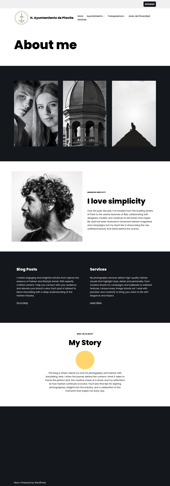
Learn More (96, 302)
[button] (103, 16)
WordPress (40, 482)
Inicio (80, 16)
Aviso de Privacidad (139, 16)
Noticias (82, 19)
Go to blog (22, 302)
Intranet (149, 4)
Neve (17, 482)
